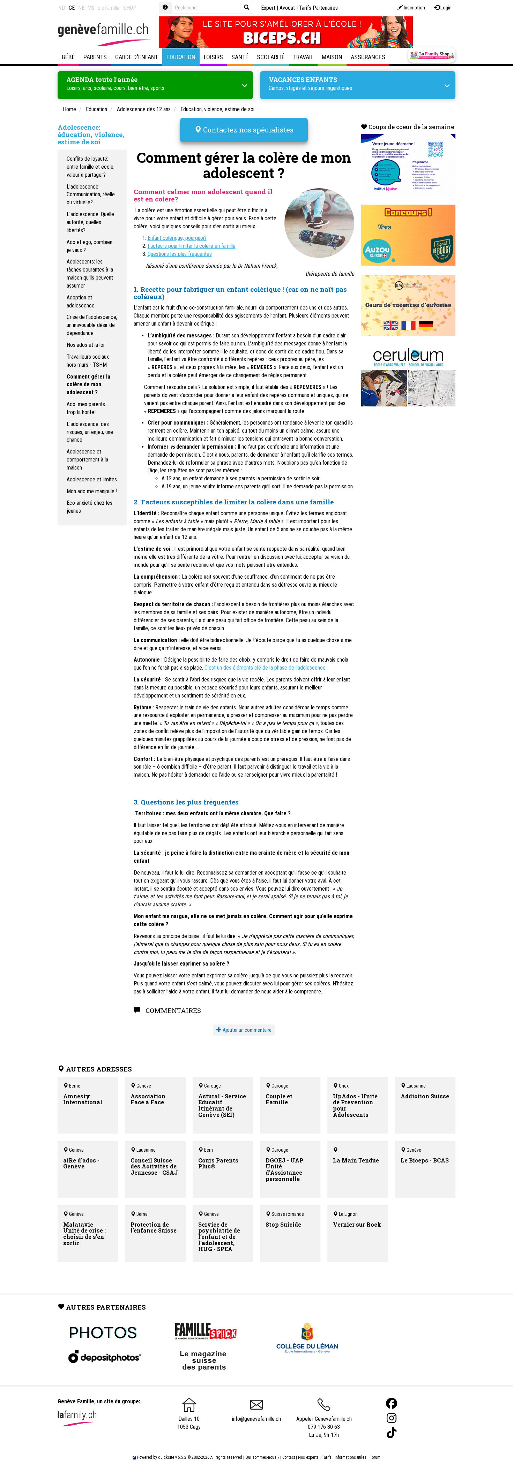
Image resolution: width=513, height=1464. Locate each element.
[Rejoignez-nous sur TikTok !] (391, 1432)
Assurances (368, 57)
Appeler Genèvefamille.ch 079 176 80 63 (324, 1423)
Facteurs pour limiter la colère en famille (192, 246)
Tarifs (327, 1457)
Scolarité (271, 57)
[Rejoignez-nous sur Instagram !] (391, 1418)
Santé (239, 57)
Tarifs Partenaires (318, 8)
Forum (375, 1457)
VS (91, 8)
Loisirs (213, 57)
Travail (303, 57)
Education (180, 57)
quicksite (166, 1457)
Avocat (287, 8)
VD (62, 8)
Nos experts (308, 1457)
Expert (268, 8)
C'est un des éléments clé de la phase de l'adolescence (265, 667)
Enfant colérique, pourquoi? (177, 238)
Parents (95, 57)
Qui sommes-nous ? (262, 1457)
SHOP (129, 8)
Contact (288, 1457)
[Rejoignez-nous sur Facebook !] (391, 1403)
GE (72, 8)
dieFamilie (109, 8)
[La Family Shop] (431, 55)
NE (81, 8)
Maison (332, 57)
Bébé (68, 57)
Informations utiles (350, 1457)
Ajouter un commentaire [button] (247, 1030)
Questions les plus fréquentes (180, 254)
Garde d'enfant (136, 57)
